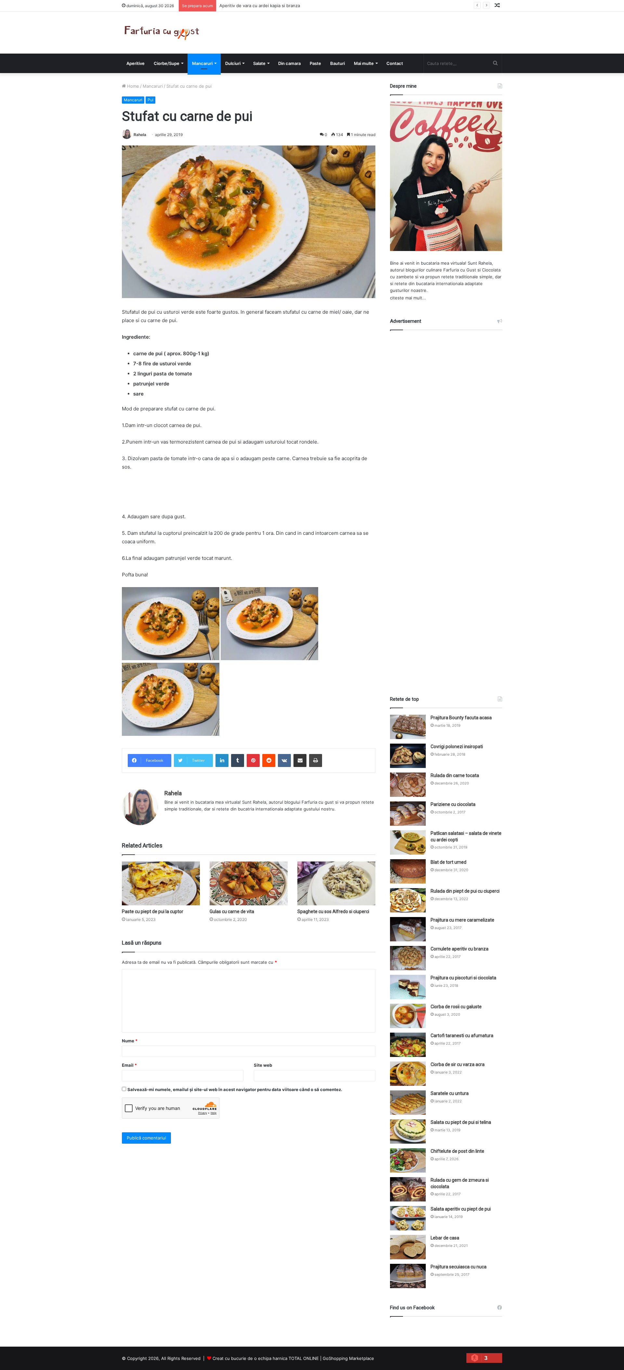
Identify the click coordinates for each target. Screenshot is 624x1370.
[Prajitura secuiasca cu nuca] (408, 1276)
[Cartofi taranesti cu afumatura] (408, 1045)
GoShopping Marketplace (348, 1358)
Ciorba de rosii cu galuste (456, 1006)
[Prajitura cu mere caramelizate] (408, 929)
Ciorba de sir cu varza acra (458, 1064)
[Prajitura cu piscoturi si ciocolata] (408, 987)
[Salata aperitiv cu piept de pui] (408, 1218)
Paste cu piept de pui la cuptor (152, 911)
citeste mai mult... (408, 297)
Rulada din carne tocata (455, 775)
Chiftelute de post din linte (457, 1151)
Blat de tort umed (448, 862)
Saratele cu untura (450, 1093)
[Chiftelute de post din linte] (408, 1160)
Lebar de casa (445, 1237)
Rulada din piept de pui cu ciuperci (465, 891)
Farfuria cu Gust (459, 269)
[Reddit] (268, 760)
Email (129, 1065)
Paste (315, 63)
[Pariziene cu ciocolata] (408, 813)
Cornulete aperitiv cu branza (459, 948)
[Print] (315, 760)
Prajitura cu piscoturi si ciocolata (463, 977)
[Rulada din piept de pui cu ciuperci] (408, 900)
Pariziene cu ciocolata (453, 804)
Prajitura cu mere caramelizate (462, 920)
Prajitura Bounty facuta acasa (461, 717)
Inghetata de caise (238, 5)
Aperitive (135, 63)
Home (132, 86)
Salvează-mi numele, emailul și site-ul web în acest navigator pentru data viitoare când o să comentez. (234, 1089)
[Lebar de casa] (408, 1247)
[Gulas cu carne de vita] (249, 883)
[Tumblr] (237, 760)
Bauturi (337, 63)
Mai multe (364, 63)
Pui (150, 99)
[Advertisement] (446, 507)
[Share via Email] (299, 760)
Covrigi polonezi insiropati (457, 746)
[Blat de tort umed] (408, 871)
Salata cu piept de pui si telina (461, 1122)
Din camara (289, 63)
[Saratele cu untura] (408, 1102)
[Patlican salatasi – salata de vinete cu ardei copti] (408, 842)
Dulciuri (232, 63)
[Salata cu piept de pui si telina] (408, 1131)
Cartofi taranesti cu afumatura (462, 1035)
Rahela (140, 134)
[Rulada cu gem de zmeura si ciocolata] (408, 1189)
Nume (129, 1040)
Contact (394, 63)
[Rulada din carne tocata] (408, 785)
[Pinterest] (253, 760)
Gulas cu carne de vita (232, 911)
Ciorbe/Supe (166, 63)
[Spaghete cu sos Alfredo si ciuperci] (336, 883)
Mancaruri (202, 63)
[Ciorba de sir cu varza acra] (408, 1074)
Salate (259, 63)
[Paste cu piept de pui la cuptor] (161, 883)
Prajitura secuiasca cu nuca (459, 1266)
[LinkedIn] (221, 760)
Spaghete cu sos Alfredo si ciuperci (333, 911)
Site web (263, 1065)
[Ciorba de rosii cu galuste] (408, 1016)
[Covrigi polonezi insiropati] (408, 756)
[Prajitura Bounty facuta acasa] (408, 727)
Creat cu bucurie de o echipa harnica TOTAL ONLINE (266, 1358)
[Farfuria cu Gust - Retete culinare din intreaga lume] (163, 33)
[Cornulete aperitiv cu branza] (408, 958)
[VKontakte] (284, 760)
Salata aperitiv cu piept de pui (461, 1209)
